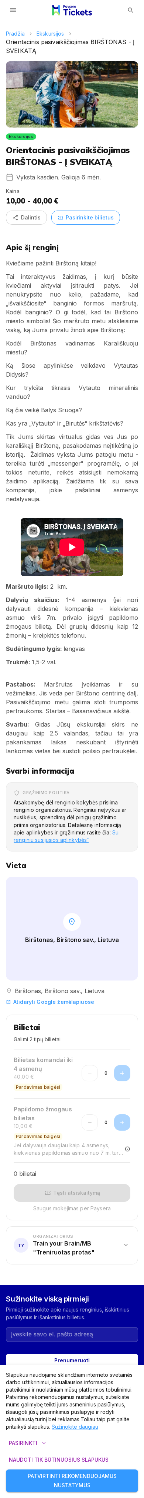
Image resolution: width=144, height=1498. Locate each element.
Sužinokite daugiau (75, 1426)
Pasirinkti (28, 1443)
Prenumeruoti (72, 1360)
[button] (72, 1245)
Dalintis (26, 218)
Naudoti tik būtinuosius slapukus (59, 1459)
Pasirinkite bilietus (86, 217)
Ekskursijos (50, 33)
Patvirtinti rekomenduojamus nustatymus (72, 1480)
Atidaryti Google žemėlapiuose (50, 1002)
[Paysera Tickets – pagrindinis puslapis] (72, 10)
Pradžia (15, 33)
